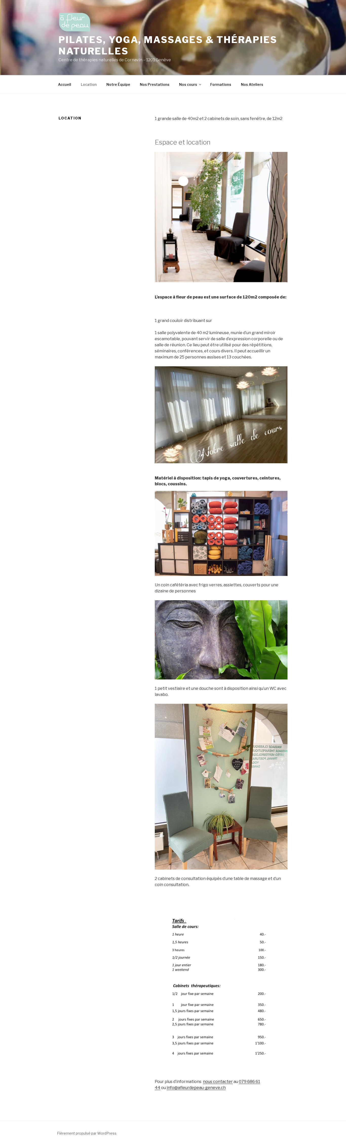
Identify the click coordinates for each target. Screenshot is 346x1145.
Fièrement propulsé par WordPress (87, 1133)
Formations (220, 84)
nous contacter (218, 1081)
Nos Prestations (154, 84)
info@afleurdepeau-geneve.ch (196, 1087)
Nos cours (188, 84)
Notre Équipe (118, 84)
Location (89, 84)
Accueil (64, 84)
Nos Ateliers (252, 84)
